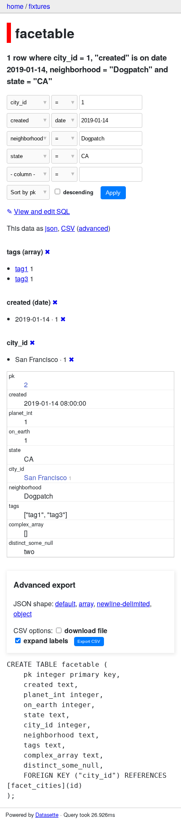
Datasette (47, 815)
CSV (68, 228)
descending (77, 192)
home (15, 6)
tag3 (21, 278)
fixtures (39, 6)
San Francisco (45, 477)
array (86, 603)
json (51, 228)
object (22, 613)
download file (85, 630)
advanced (93, 228)
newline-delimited (123, 603)
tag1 (21, 268)
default (65, 603)
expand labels (45, 640)
